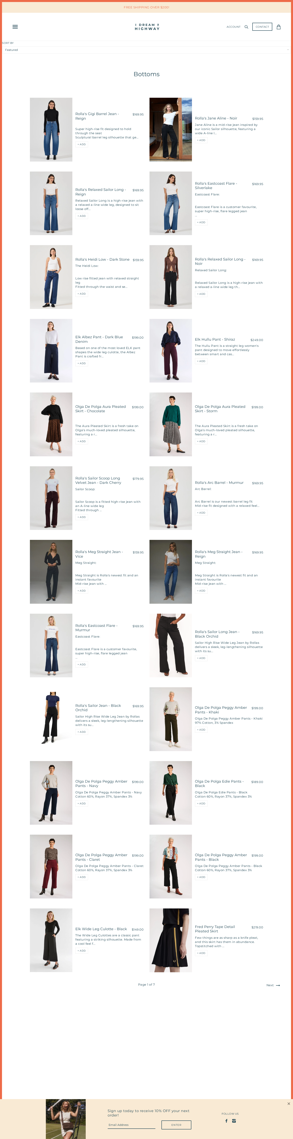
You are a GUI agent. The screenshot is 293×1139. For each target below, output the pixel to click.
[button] (81, 144)
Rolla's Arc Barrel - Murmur (219, 482)
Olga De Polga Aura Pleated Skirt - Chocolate (100, 408)
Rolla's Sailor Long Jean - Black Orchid (217, 634)
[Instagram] (234, 1120)
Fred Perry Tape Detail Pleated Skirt (215, 929)
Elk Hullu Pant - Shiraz (215, 339)
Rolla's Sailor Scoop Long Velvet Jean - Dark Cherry (98, 480)
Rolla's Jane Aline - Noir (216, 118)
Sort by (8, 42)
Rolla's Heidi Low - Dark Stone (102, 259)
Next (270, 985)
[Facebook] (226, 1120)
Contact (262, 26)
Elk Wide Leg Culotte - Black (101, 929)
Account (234, 26)
